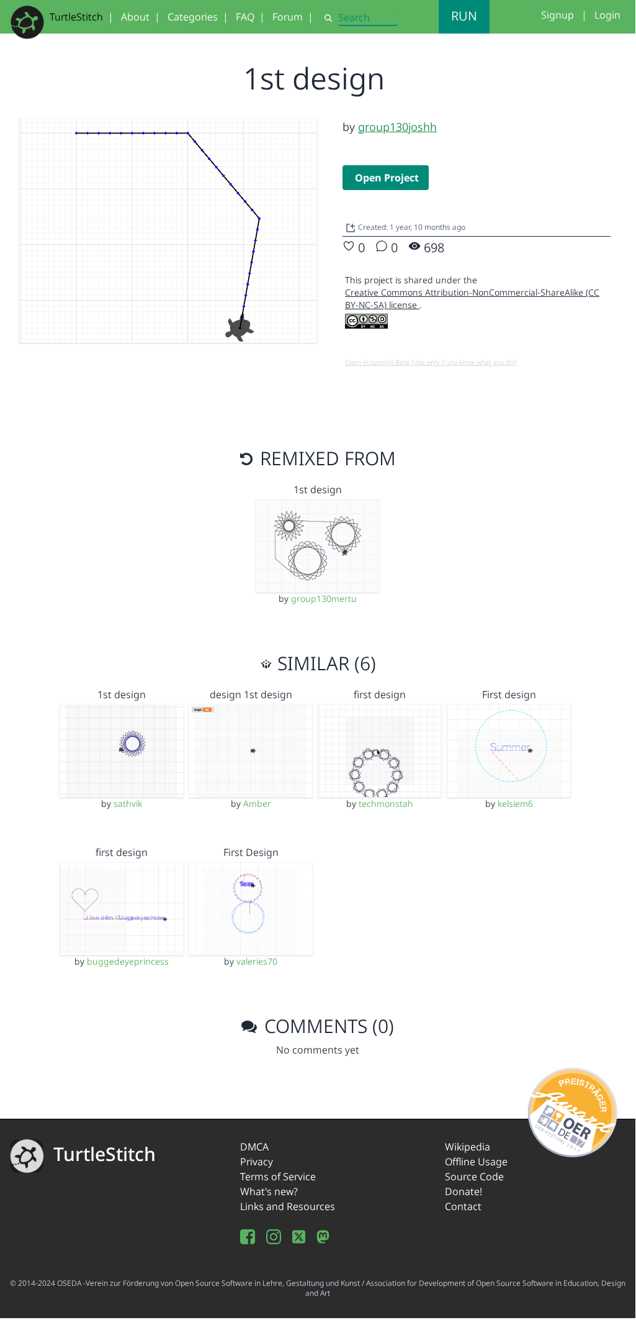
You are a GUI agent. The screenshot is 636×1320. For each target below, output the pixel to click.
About (135, 17)
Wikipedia (467, 1147)
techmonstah (386, 803)
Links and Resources (287, 1206)
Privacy (256, 1161)
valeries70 (256, 961)
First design (509, 694)
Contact (463, 1206)
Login (607, 15)
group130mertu (324, 598)
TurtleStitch (76, 17)
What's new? (269, 1191)
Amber (257, 803)
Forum (287, 17)
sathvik (128, 803)
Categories (193, 17)
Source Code (474, 1176)
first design (380, 694)
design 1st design (251, 694)
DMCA (254, 1147)
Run (464, 15)
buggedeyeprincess (128, 961)
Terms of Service (278, 1176)
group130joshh (397, 126)
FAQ (245, 17)
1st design (317, 489)
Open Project (387, 177)
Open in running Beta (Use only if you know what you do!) (431, 362)
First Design (251, 852)
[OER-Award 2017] (573, 1110)
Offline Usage (476, 1161)
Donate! (463, 1191)
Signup (557, 15)
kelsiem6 (515, 803)
